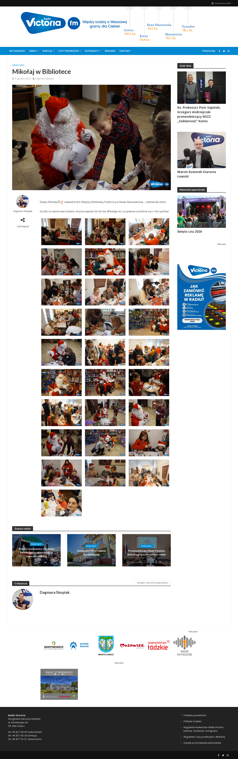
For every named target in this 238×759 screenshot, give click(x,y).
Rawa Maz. (18, 65)
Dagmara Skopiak (44, 78)
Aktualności (17, 50)
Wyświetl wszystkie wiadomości (152, 583)
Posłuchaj (208, 50)
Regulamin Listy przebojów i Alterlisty (204, 736)
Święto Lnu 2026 (189, 231)
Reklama (110, 50)
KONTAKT (125, 50)
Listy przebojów (68, 50)
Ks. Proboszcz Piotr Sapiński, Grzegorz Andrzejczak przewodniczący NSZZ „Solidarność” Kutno (199, 114)
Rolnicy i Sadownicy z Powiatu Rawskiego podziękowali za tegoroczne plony (36, 552)
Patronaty (92, 50)
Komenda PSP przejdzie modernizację (91, 552)
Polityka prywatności (194, 715)
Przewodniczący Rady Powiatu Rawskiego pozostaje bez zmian (146, 552)
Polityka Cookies (192, 721)
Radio (32, 50)
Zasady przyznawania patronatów (202, 742)
